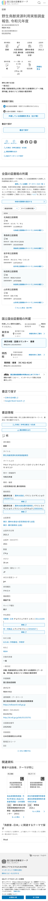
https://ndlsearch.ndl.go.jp (14, 704)
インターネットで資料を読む (12, 870)
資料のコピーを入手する (10, 873)
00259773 (8, 498)
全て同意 (36, 897)
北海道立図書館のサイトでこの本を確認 (27, 230)
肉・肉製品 (7, 628)
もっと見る (16, 817)
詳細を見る (39, 67)
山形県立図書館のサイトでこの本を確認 (27, 302)
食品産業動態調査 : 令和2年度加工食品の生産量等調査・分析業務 (16, 799)
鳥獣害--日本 (8, 618)
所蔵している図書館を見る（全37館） (24, 116)
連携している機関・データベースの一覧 (29, 184)
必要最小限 (13, 897)
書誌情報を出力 (11, 151)
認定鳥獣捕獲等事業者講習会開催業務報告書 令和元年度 (36, 799)
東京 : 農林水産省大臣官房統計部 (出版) (19, 521)
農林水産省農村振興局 (24, 505)
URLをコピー (14, 143)
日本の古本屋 (10, 397)
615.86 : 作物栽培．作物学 (13, 642)
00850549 (38, 508)
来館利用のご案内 (35, 333)
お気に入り (7, 143)
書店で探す (24, 130)
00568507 (32, 628)
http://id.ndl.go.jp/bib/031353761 (17, 717)
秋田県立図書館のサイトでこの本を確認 (27, 284)
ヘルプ (34, 194)
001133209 (40, 618)
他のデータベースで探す (14, 156)
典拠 (22, 501)
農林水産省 (19, 495)
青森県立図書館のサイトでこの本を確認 (27, 248)
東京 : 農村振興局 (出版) (12, 525)
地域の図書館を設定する (23, 201)
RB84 (5, 651)
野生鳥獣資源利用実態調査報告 (15, 455)
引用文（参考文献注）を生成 (16, 147)
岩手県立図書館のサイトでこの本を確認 (27, 266)
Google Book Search (14, 400)
